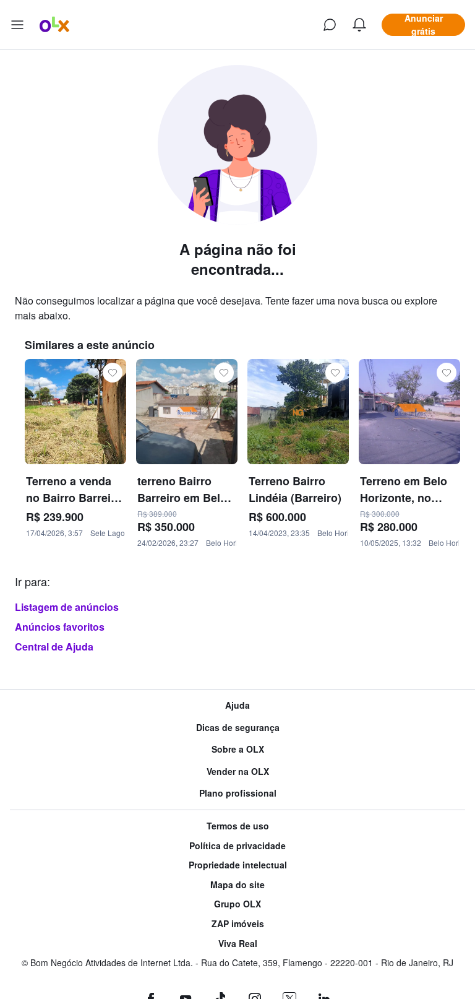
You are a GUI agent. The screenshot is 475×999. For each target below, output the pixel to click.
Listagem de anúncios (67, 607)
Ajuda (237, 705)
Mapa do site (237, 885)
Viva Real (237, 943)
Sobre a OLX (238, 749)
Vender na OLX (238, 771)
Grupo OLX (237, 904)
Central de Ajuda (54, 646)
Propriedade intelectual (238, 865)
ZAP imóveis (238, 924)
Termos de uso (238, 826)
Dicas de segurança (238, 727)
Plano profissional (237, 793)
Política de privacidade (237, 846)
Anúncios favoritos (60, 627)
